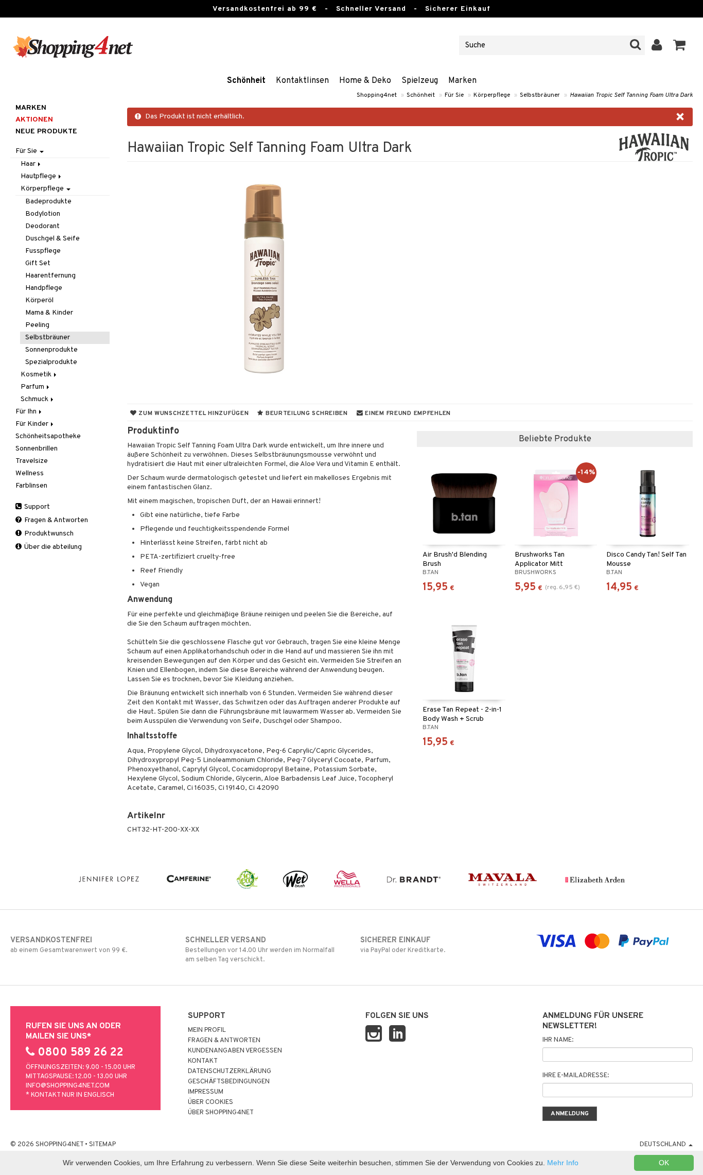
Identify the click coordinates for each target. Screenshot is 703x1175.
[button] (679, 45)
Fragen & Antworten (55, 520)
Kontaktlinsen (302, 81)
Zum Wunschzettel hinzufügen (192, 413)
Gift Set (37, 263)
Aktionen (34, 119)
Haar (29, 164)
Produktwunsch (48, 533)
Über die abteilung (52, 547)
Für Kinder (32, 424)
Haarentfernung (50, 275)
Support (36, 507)
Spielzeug (419, 81)
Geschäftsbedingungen (229, 1082)
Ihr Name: (557, 1040)
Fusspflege (43, 251)
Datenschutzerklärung (229, 1071)
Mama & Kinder (49, 312)
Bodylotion (42, 214)
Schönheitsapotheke (48, 436)
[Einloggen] (656, 45)
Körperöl (39, 300)
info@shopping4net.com (68, 1086)
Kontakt (203, 1061)
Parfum (33, 387)
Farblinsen (31, 485)
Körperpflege (491, 95)
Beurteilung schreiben (305, 413)
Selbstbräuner (540, 95)
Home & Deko (365, 81)
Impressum (205, 1092)
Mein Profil (207, 1030)
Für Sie (454, 95)
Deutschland (664, 1145)
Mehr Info (562, 1163)
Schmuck (35, 399)
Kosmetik (37, 374)
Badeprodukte (48, 201)
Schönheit (246, 81)
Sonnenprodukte (51, 349)
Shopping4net (377, 95)
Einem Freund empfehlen (407, 413)
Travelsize (31, 461)
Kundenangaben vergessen (235, 1051)
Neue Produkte (46, 131)
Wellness (29, 473)
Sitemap (102, 1145)
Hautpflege (39, 176)
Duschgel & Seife (52, 238)
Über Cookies (210, 1102)
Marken (462, 81)
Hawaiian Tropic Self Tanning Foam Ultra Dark (631, 95)
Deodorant (42, 226)
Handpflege (43, 288)
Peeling (37, 325)
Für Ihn (26, 411)
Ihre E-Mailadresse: (575, 1076)
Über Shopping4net (221, 1113)
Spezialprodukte (51, 362)
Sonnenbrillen (36, 448)
